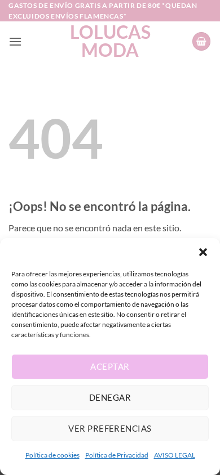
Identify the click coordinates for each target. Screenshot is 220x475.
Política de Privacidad (116, 455)
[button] (203, 252)
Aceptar (109, 366)
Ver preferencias (109, 428)
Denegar (110, 397)
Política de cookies (52, 455)
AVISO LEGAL (174, 455)
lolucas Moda (110, 41)
